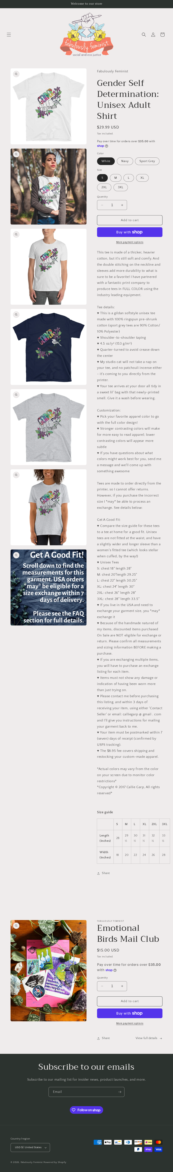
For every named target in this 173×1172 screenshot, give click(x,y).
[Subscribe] (119, 1092)
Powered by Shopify (54, 1162)
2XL (104, 187)
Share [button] (106, 873)
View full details (146, 1038)
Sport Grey (147, 161)
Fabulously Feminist (32, 1162)
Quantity (102, 196)
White (105, 161)
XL (142, 178)
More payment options (129, 242)
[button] (9, 34)
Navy (125, 161)
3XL (120, 187)
